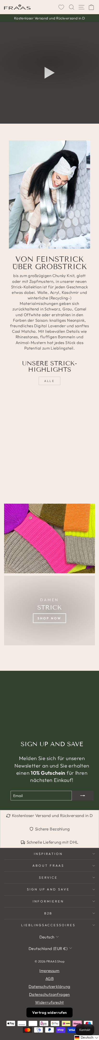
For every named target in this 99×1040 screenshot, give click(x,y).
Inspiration (48, 854)
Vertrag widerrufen (49, 1012)
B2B (48, 913)
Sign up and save (48, 889)
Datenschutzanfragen (49, 994)
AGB (49, 978)
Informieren (48, 901)
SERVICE (48, 877)
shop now (49, 618)
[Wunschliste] (61, 7)
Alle (49, 381)
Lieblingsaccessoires (48, 925)
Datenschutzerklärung (49, 986)
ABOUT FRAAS (48, 865)
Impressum (49, 970)
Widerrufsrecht (49, 1002)
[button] (86, 1037)
